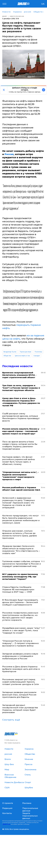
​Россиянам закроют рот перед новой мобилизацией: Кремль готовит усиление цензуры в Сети (20, 681)
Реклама (26, 803)
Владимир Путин (10, 352)
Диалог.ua (6, 824)
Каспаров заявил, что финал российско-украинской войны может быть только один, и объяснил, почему (18, 460)
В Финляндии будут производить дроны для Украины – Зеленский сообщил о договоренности (20, 602)
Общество (7, 356)
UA (42, 4)
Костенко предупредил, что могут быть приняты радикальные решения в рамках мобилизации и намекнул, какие (21, 519)
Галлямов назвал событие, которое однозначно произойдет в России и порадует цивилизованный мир (21, 563)
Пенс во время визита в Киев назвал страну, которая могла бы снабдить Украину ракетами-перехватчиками (19, 445)
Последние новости (17, 366)
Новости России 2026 (17, 16)
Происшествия (25, 352)
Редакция (7, 808)
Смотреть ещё (11, 720)
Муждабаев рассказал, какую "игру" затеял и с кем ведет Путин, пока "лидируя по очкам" (21, 630)
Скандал (37, 356)
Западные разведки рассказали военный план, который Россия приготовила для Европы (19, 694)
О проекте (7, 803)
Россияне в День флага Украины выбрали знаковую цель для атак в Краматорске (21, 669)
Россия (9, 154)
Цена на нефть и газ (22, 356)
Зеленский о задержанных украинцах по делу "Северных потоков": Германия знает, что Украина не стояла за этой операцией (18, 503)
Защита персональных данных (30, 815)
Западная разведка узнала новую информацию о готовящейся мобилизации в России (20, 656)
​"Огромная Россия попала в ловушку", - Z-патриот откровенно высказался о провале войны (20, 643)
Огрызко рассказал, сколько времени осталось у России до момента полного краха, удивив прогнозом (19, 534)
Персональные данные (30, 809)
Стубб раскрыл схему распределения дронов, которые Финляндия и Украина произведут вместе (20, 417)
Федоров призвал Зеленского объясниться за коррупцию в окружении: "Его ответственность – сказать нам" (21, 549)
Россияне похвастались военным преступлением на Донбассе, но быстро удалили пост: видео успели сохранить (20, 616)
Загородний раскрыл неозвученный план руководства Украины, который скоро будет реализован (20, 709)
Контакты (7, 813)
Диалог (4, 16)
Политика (38, 352)
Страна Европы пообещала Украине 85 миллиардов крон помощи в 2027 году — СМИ (18, 589)
